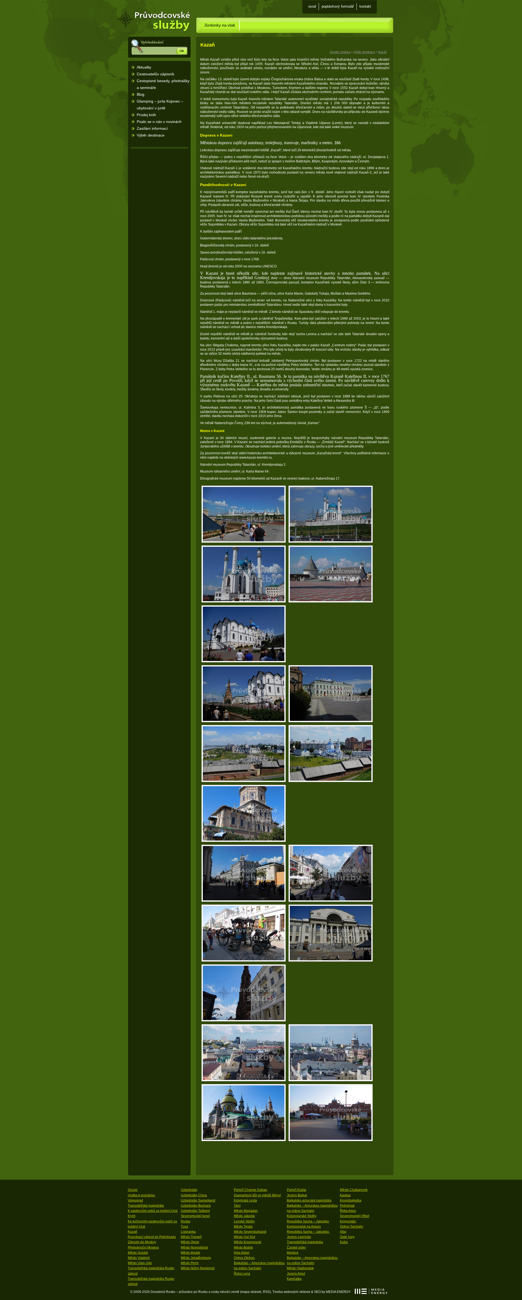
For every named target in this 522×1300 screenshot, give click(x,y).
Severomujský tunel (195, 1216)
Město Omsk (190, 1242)
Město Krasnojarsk (247, 1242)
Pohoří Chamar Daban (250, 1190)
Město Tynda (243, 1226)
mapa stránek (251, 1292)
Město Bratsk (243, 1247)
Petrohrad (347, 1206)
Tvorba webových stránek (291, 1292)
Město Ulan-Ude (140, 1263)
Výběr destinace (364, 52)
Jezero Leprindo (299, 1237)
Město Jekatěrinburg (196, 1258)
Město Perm (189, 1263)
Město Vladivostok (300, 1268)
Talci (237, 1206)
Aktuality (144, 67)
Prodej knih (146, 115)
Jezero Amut (296, 1274)
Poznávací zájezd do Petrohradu (152, 1237)
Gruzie (133, 1190)
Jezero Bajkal (297, 1195)
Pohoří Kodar (296, 1190)
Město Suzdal (138, 1253)
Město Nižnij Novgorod (198, 1268)
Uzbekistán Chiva (194, 1195)
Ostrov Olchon (244, 1258)
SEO (317, 1292)
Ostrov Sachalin (351, 1226)
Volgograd (135, 1200)
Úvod (312, 6)
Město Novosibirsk (194, 1247)
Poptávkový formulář (338, 6)
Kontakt (365, 6)
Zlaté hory (347, 1237)
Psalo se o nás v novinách (159, 121)
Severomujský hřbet (354, 1216)
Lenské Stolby (244, 1221)
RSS (266, 1292)
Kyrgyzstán (348, 1221)
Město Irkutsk (190, 1253)
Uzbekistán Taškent (195, 1211)
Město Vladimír (139, 1258)
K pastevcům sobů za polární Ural (153, 1211)
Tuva (184, 1226)
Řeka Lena (242, 1274)
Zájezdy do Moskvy (142, 1242)
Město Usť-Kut (244, 1237)
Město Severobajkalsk (250, 1232)
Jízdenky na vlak (219, 25)
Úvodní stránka (159, 8)
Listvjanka (188, 1232)
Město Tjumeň (191, 1237)
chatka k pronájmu (141, 1195)
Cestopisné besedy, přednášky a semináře (163, 84)
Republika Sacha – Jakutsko (308, 1221)
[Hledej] (181, 50)
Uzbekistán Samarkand (198, 1200)
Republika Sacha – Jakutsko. (308, 1232)
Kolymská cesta (245, 1200)
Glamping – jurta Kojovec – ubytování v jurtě (160, 104)
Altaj (343, 1232)
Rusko (185, 1221)
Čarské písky (296, 1247)
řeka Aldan (242, 1253)
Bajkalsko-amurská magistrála (309, 1200)
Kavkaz (345, 1195)
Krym (131, 1216)
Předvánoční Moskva (143, 1247)
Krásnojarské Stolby (301, 1216)
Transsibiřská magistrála (146, 1206)
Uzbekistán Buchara (196, 1206)
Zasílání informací (152, 128)
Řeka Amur (348, 1211)
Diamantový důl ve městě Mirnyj (257, 1195)
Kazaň (382, 52)
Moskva (292, 1253)
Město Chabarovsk (354, 1190)
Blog (140, 94)
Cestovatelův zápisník (155, 74)
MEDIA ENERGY (371, 1291)
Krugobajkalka (350, 1200)
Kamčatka (294, 1279)
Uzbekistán (189, 1190)
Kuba (344, 1242)
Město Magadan (246, 1211)
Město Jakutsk (244, 1216)
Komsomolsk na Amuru (304, 1226)
